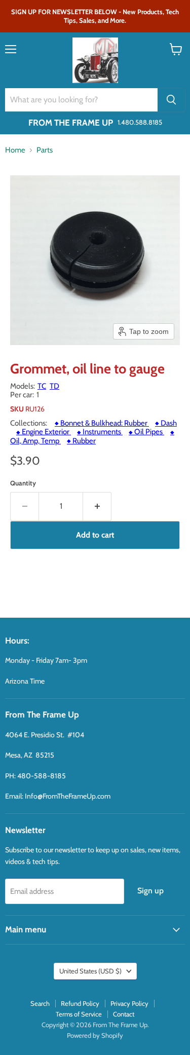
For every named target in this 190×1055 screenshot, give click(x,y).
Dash (166, 423)
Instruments (100, 431)
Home (15, 150)
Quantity (23, 483)
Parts (44, 150)
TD (54, 386)
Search (40, 1003)
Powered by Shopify (95, 1035)
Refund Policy (80, 1003)
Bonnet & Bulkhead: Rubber (102, 423)
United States (90, 971)
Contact (123, 1014)
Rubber (81, 440)
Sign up (150, 890)
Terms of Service (79, 1014)
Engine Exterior (43, 431)
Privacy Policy (129, 1003)
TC (41, 386)
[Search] (171, 99)
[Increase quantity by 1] (97, 506)
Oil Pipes (146, 431)
